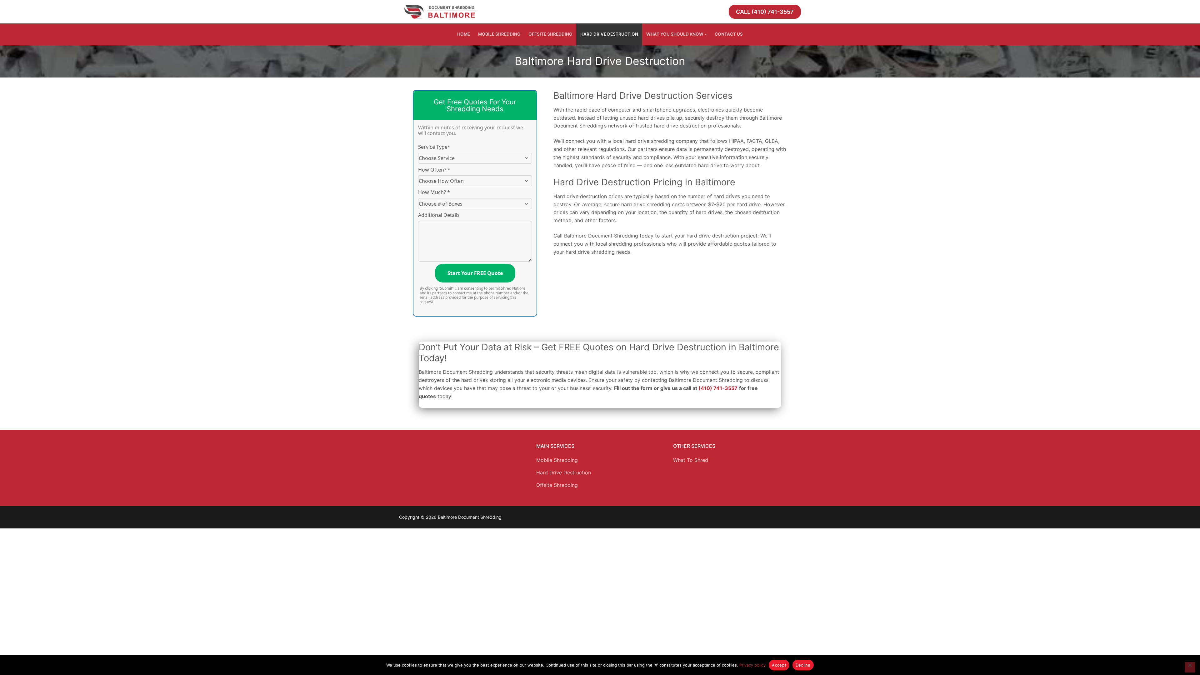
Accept (779, 665)
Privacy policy (752, 665)
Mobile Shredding (557, 460)
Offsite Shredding (557, 485)
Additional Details (439, 215)
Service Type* (434, 146)
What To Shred (690, 460)
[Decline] (1190, 667)
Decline (803, 665)
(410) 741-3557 (718, 388)
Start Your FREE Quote (475, 273)
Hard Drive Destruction (563, 472)
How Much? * (434, 192)
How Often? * (434, 169)
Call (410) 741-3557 (765, 11)
